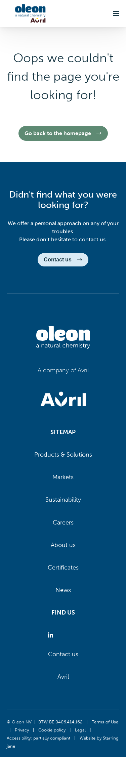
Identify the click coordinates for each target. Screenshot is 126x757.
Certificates (63, 567)
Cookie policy (52, 729)
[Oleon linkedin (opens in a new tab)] (52, 635)
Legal (80, 729)
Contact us (63, 654)
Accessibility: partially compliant (38, 738)
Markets (63, 477)
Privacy (22, 729)
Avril (63, 676)
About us (63, 545)
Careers (63, 522)
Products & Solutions (63, 454)
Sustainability (63, 499)
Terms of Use (105, 721)
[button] (116, 13)
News (63, 590)
